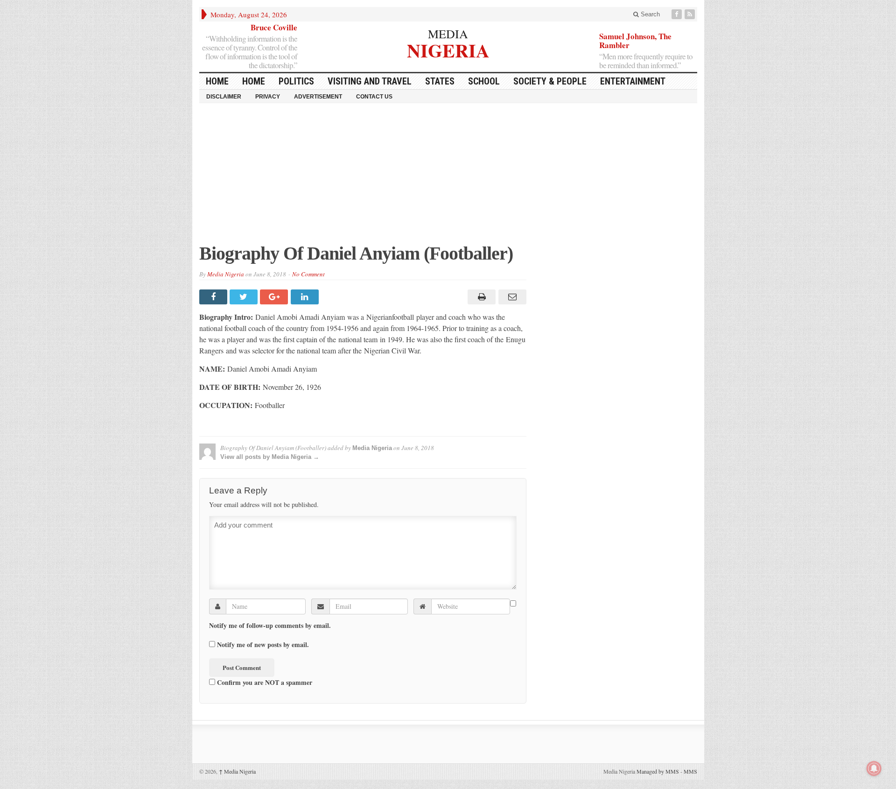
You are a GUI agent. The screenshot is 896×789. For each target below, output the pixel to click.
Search (649, 14)
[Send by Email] (511, 296)
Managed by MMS (658, 771)
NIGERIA (448, 49)
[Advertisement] (448, 178)
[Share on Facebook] (214, 296)
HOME (217, 81)
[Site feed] (690, 14)
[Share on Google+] (275, 296)
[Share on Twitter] (245, 296)
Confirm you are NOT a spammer (263, 682)
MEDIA (448, 34)
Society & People (550, 81)
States (440, 81)
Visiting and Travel (370, 81)
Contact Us (374, 96)
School (484, 81)
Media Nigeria (225, 274)
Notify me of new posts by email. (263, 645)
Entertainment (632, 81)
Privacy (267, 96)
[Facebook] (677, 14)
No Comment (308, 274)
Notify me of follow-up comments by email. (270, 625)
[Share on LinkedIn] (306, 296)
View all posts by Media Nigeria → (269, 456)
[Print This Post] (480, 296)
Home (253, 81)
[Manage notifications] (874, 768)
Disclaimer (223, 96)
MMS (690, 771)
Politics (296, 81)
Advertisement (318, 96)
